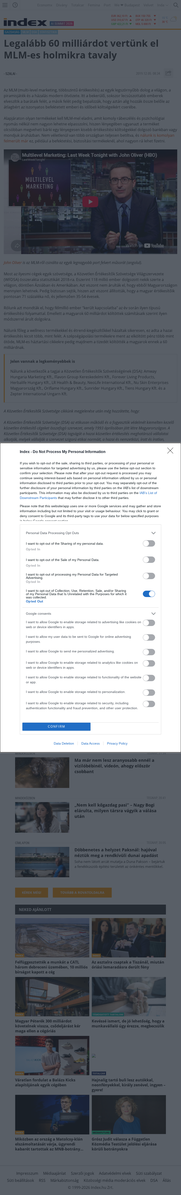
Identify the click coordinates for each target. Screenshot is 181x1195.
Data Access (90, 743)
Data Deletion (64, 743)
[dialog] (90, 597)
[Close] (171, 452)
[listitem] (90, 533)
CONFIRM (56, 726)
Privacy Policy (117, 743)
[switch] (149, 543)
